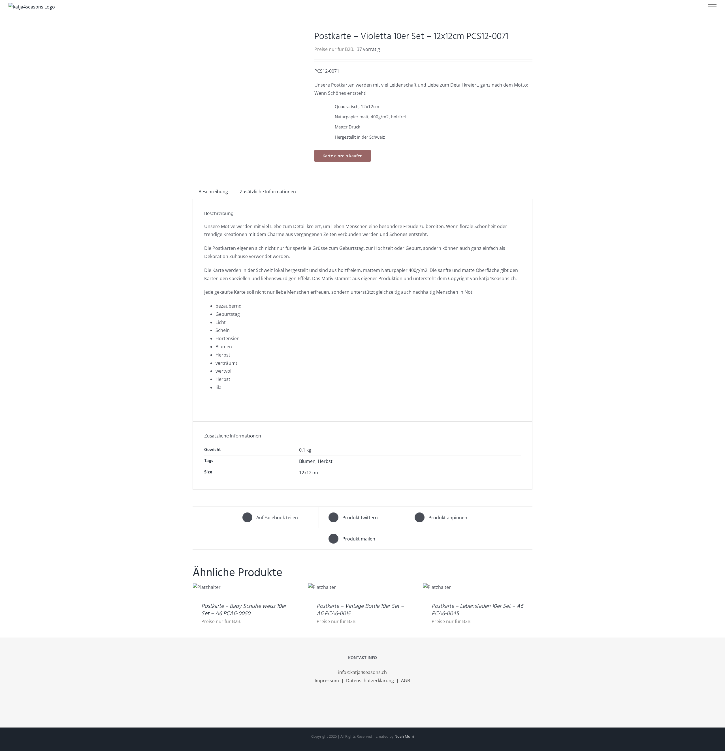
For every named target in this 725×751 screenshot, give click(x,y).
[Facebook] (355, 703)
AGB (405, 680)
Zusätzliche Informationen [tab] (268, 191)
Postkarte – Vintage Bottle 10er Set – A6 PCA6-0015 (360, 610)
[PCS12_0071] (249, 35)
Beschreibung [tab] (213, 191)
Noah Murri (404, 736)
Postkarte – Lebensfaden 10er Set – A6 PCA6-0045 (477, 610)
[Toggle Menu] (712, 6)
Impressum (327, 680)
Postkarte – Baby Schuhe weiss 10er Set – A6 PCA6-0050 (243, 610)
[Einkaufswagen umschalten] (678, 7)
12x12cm (308, 472)
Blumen (307, 461)
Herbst (325, 461)
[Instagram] (362, 703)
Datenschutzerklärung (370, 680)
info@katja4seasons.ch (362, 672)
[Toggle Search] (694, 6)
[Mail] (370, 703)
